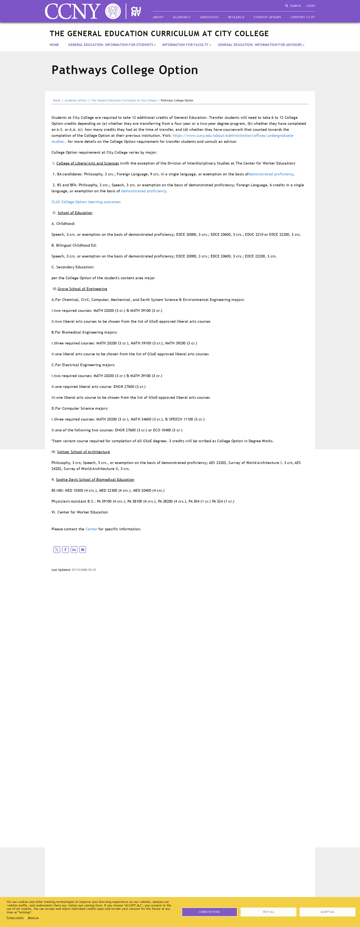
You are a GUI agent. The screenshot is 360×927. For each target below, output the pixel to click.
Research (236, 17)
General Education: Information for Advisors (260, 45)
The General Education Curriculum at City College (124, 100)
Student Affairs (267, 17)
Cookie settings (209, 912)
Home (54, 45)
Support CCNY (303, 17)
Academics (182, 17)
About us (33, 917)
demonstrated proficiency (270, 174)
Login (310, 5)
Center (91, 529)
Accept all (327, 912)
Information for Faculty (185, 45)
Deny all (268, 912)
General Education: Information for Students (110, 45)
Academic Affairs (76, 100)
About (158, 17)
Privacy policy (15, 917)
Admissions (209, 17)
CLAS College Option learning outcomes (86, 201)
